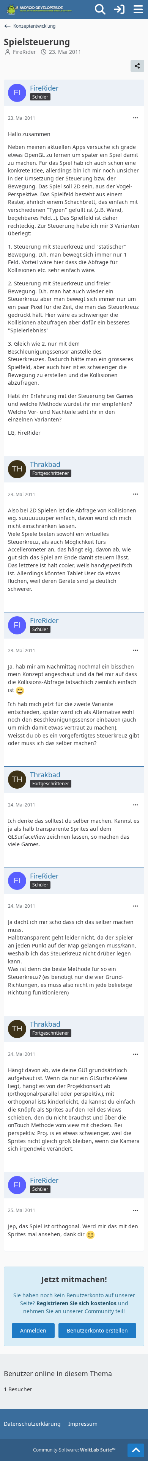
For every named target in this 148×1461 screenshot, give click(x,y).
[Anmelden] (119, 9)
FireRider (24, 51)
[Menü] (138, 9)
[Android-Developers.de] (39, 9)
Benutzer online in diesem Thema (58, 1373)
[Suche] (100, 9)
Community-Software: (74, 1450)
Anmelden (33, 1330)
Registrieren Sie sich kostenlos (76, 1303)
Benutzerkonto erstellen (97, 1330)
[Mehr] (135, 118)
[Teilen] (137, 66)
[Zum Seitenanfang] (136, 1450)
